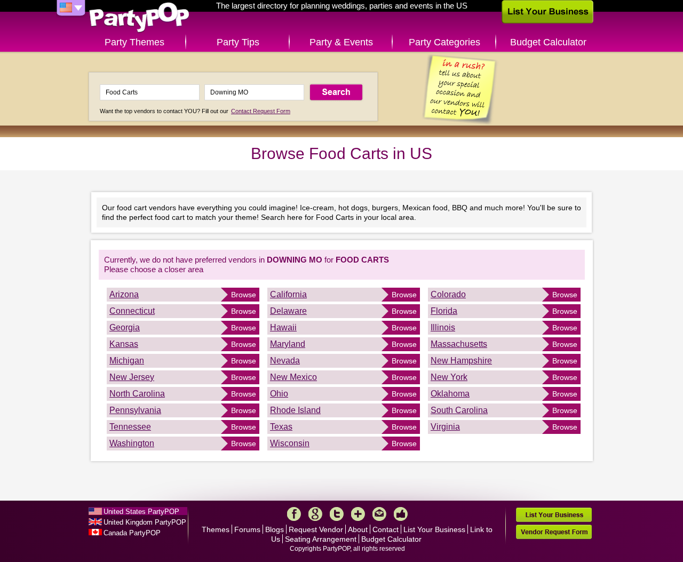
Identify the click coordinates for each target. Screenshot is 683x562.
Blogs (274, 529)
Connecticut (132, 310)
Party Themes (134, 42)
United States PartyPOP (141, 512)
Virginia (445, 426)
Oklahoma (450, 393)
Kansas (123, 344)
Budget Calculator (548, 42)
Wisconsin (289, 443)
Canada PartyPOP (132, 533)
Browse (243, 294)
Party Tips (238, 42)
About (358, 529)
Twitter (337, 514)
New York (449, 377)
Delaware (288, 310)
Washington (131, 443)
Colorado (448, 294)
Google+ (315, 514)
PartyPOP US (139, 18)
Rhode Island (295, 410)
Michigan (126, 360)
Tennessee (130, 426)
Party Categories (444, 42)
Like (401, 514)
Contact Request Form (260, 111)
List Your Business (434, 529)
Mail (379, 514)
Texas (281, 426)
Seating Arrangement (320, 539)
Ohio (279, 393)
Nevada (285, 360)
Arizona (124, 294)
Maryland (287, 344)
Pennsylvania (135, 410)
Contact (385, 529)
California (288, 294)
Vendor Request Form (553, 532)
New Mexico (293, 377)
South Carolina (459, 410)
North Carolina (137, 393)
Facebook (294, 514)
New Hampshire (461, 360)
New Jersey (131, 377)
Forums (247, 529)
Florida (444, 310)
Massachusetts (459, 344)
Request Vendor (316, 529)
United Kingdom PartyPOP (145, 522)
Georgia (124, 327)
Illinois (443, 327)
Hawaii (283, 327)
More (358, 514)
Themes (215, 529)
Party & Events (341, 42)
